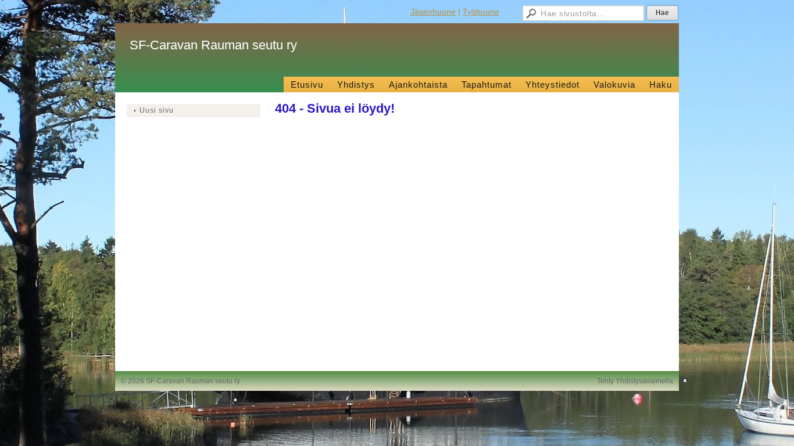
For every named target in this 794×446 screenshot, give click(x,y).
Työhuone (481, 11)
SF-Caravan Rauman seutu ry (213, 45)
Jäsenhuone (433, 11)
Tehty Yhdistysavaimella (635, 381)
